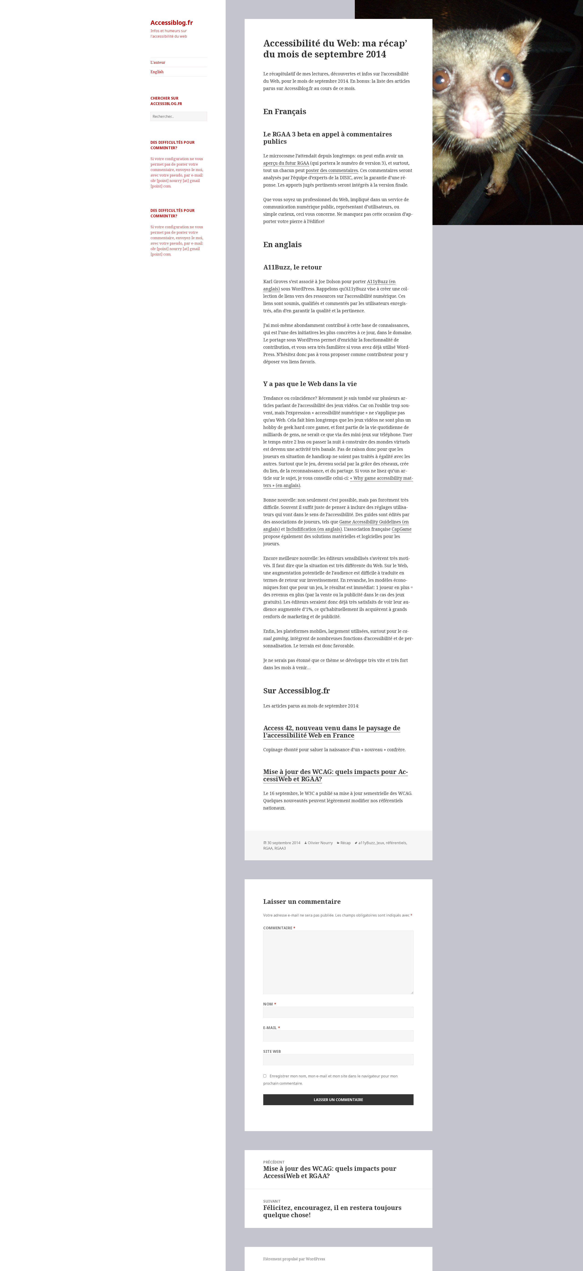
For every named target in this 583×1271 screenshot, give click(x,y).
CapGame (402, 529)
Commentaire (279, 927)
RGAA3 (280, 848)
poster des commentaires (332, 170)
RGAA (268, 848)
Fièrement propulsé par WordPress (294, 1258)
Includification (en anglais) (314, 529)
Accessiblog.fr (172, 22)
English (157, 71)
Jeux (380, 842)
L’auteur (158, 62)
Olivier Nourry (320, 842)
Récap (345, 842)
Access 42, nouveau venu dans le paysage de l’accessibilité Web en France (331, 731)
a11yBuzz (366, 842)
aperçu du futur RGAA (286, 163)
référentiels (396, 842)
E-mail (271, 1027)
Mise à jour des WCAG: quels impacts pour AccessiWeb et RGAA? (335, 775)
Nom (269, 1004)
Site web (272, 1051)
